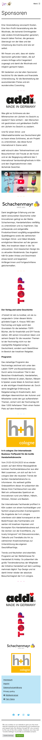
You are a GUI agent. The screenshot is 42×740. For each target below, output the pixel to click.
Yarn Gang (10, 699)
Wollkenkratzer (12, 695)
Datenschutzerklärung (12, 687)
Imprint (6, 684)
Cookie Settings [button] (8, 735)
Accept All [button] (20, 735)
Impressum (8, 680)
